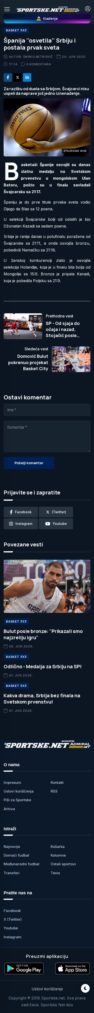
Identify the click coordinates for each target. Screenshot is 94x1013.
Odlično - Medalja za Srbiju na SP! (43, 666)
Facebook (12, 910)
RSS (54, 791)
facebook (23, 512)
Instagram (12, 937)
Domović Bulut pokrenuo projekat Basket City (28, 362)
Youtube (11, 928)
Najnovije (12, 846)
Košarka (58, 846)
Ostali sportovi (63, 864)
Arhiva (9, 809)
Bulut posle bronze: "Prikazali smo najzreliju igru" (43, 634)
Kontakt (57, 782)
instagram (23, 523)
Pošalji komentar (28, 463)
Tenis (55, 873)
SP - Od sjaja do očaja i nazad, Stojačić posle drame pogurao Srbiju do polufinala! (67, 335)
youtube (60, 523)
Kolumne (58, 855)
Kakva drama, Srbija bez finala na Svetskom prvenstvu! (42, 698)
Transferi (12, 873)
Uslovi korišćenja (19, 791)
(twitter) (59, 512)
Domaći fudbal (16, 855)
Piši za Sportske (17, 800)
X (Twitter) (13, 919)
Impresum (12, 782)
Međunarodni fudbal (21, 864)
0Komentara (38, 64)
